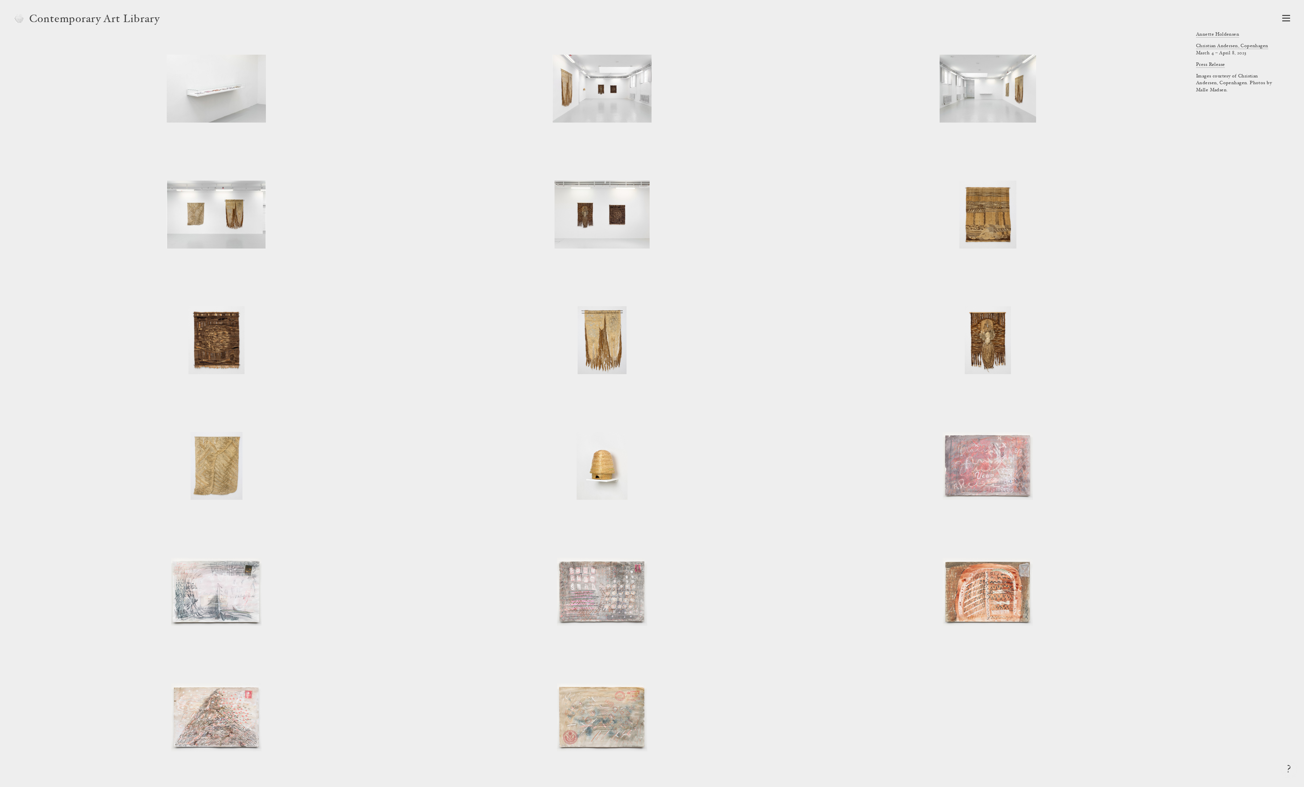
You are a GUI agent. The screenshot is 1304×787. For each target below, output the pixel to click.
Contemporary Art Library (94, 19)
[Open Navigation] (1286, 18)
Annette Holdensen (1217, 34)
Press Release (1210, 64)
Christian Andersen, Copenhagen (1232, 46)
